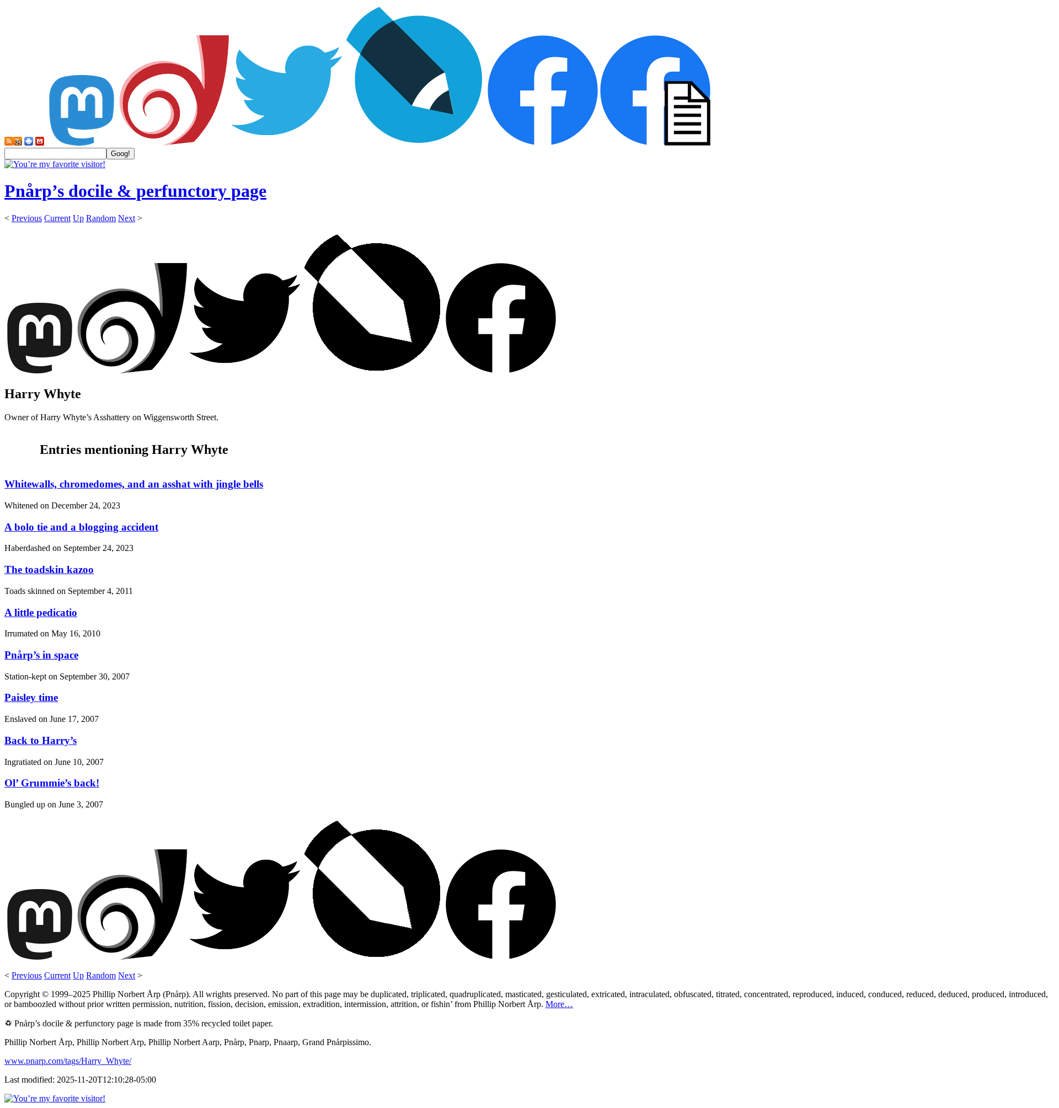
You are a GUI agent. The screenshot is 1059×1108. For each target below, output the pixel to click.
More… (559, 1004)
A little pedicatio (40, 612)
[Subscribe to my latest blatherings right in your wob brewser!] (17, 142)
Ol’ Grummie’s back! (51, 783)
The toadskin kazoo (49, 569)
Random (101, 218)
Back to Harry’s (40, 740)
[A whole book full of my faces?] (543, 142)
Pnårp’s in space (41, 655)
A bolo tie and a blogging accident (81, 527)
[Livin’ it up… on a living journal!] (414, 142)
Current (57, 218)
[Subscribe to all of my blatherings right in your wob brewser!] (8, 142)
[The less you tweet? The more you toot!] (81, 142)
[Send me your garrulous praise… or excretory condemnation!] (39, 142)
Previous (27, 218)
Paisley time (31, 697)
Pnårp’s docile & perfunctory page (135, 191)
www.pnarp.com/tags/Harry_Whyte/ (67, 1061)
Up (78, 218)
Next (126, 218)
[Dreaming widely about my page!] (174, 142)
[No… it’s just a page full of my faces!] (655, 142)
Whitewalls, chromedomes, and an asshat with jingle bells (133, 484)
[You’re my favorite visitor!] (54, 164)
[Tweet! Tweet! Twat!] (287, 142)
